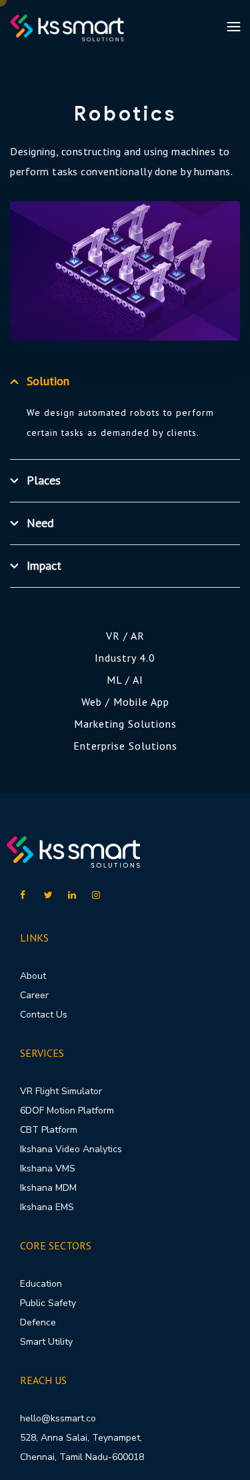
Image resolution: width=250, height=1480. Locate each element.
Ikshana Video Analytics (71, 1149)
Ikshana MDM (48, 1187)
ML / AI (125, 679)
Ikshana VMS (47, 1168)
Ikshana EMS (47, 1207)
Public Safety (48, 1303)
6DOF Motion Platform (67, 1110)
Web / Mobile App (125, 701)
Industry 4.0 (125, 657)
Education (41, 1283)
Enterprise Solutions (125, 745)
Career (34, 995)
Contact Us (43, 1014)
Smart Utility (46, 1341)
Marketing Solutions (125, 723)
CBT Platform (48, 1129)
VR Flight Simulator (61, 1091)
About (33, 976)
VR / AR (125, 635)
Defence (38, 1322)
